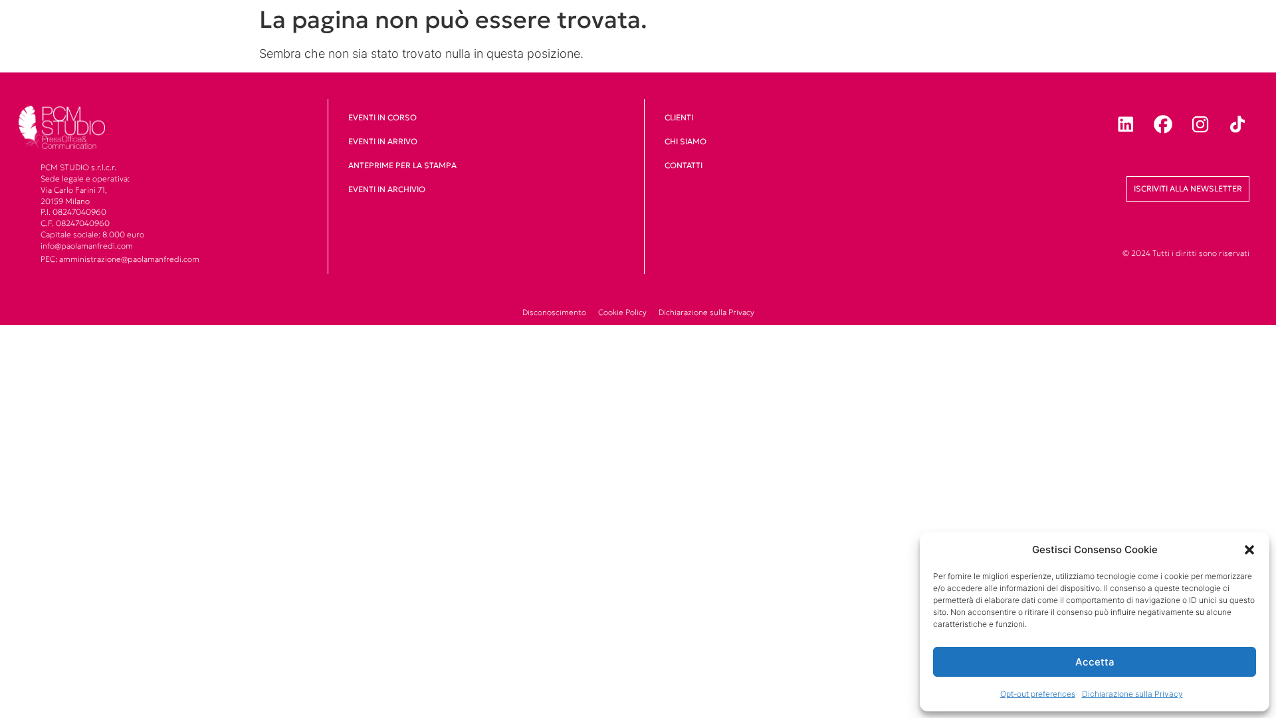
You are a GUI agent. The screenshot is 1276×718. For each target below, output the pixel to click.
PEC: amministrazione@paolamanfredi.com (120, 259)
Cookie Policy (622, 312)
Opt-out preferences (1037, 694)
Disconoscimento (554, 312)
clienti (679, 117)
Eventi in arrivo (382, 141)
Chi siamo (685, 141)
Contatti (683, 165)
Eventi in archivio (386, 189)
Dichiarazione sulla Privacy (1132, 694)
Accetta (1095, 662)
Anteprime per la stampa (402, 165)
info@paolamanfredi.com (87, 246)
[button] (1249, 549)
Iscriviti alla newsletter (1188, 188)
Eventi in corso (382, 117)
